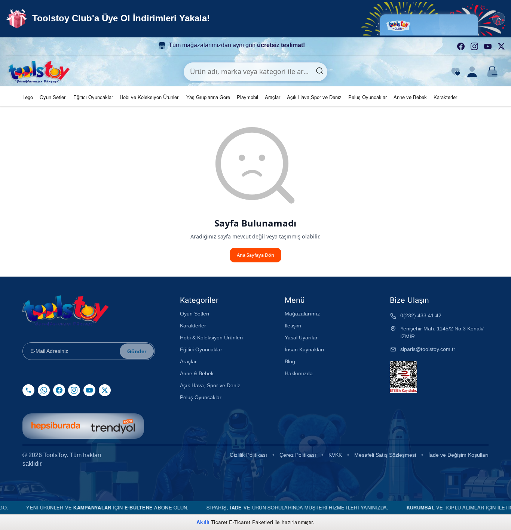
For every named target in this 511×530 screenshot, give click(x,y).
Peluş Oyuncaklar (367, 97)
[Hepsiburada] (55, 426)
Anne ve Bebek (410, 97)
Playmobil (247, 97)
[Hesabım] (472, 72)
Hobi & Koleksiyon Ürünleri (211, 338)
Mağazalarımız (302, 314)
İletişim (293, 326)
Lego (27, 97)
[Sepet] (492, 72)
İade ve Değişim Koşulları (458, 455)
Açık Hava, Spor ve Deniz (210, 385)
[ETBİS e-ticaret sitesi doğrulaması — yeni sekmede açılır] (403, 377)
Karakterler (445, 97)
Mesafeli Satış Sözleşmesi (385, 455)
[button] (436, 18)
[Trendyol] (113, 426)
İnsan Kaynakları (304, 349)
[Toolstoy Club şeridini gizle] (498, 18)
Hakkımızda (299, 373)
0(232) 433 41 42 (420, 315)
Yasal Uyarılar (301, 338)
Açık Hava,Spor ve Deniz (314, 97)
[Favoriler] (455, 71)
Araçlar (272, 97)
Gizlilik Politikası (248, 455)
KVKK (335, 455)
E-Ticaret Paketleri (251, 522)
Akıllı (202, 522)
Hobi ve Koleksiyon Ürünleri (150, 97)
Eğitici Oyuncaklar (93, 97)
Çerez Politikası (297, 455)
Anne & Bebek (197, 373)
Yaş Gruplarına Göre (208, 97)
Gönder (136, 351)
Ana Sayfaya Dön (255, 255)
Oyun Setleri (53, 97)
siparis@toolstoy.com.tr (427, 349)
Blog (290, 361)
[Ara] (319, 71)
